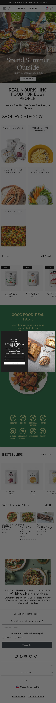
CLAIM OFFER (14, 363)
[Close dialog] (53, 333)
